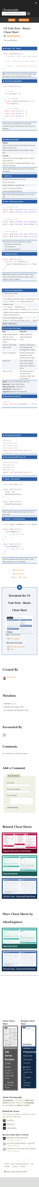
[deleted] (28, 1067)
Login (12, 20)
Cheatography (8, 1100)
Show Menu (36, 3)
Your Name (10, 783)
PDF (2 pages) (15, 638)
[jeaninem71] (4, 736)
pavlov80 (10, 1143)
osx (24, 1080)
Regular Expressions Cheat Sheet (17, 851)
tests (15, 577)
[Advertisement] (14, 3)
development (19, 570)
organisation (27, 1082)
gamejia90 (10, 1138)
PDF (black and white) (17, 647)
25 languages (29, 1103)
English (14, 703)
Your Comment (11, 795)
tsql (8, 1087)
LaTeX (12, 649)
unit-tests (24, 577)
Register (24, 20)
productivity (26, 1085)
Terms (15, 1166)
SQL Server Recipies (29, 1148)
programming (19, 573)
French (26, 1105)
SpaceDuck (11, 1124)
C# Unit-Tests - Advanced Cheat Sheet (19, 896)
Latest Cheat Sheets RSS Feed (16, 1171)
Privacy (22, 1166)
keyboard (28, 1077)
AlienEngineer (11, 677)
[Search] (28, 13)
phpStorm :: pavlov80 (27, 1143)
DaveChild (10, 1120)
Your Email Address (13, 789)
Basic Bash (24, 1138)
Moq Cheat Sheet (10, 874)
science (19, 1105)
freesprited (10, 1082)
